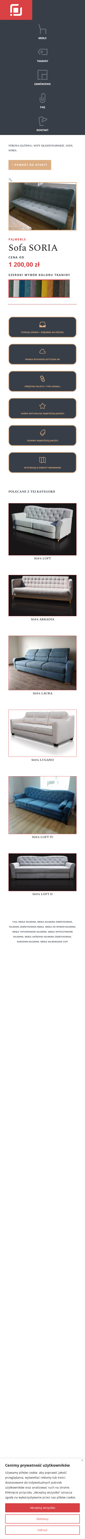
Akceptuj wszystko (42, 1508)
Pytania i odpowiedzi (22, 995)
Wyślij (63, 1250)
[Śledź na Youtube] (50, 1451)
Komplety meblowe (21, 1069)
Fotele (12, 1075)
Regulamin (15, 1001)
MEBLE (42, 38)
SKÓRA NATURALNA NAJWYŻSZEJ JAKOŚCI (42, 413)
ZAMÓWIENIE (42, 84)
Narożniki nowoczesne (23, 1026)
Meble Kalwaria (19, 1112)
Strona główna (20, 146)
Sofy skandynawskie (22, 1044)
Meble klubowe (19, 1118)
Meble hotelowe (19, 1092)
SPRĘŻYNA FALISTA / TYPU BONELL (43, 386)
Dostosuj (42, 1519)
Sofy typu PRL (17, 1038)
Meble (12, 978)
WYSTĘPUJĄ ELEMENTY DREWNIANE (42, 467)
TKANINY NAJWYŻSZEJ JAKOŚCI (42, 440)
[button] (10, 179)
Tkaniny (13, 984)
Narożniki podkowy (21, 1021)
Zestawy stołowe (19, 1087)
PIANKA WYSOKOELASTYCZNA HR (42, 359)
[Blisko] (82, 1460)
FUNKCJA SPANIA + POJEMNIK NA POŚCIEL (42, 332)
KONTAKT (42, 130)
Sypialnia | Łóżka (20, 1050)
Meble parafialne (20, 1124)
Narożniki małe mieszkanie (27, 1032)
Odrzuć (43, 1530)
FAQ (42, 107)
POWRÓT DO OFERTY (31, 165)
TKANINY (42, 61)
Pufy (11, 1081)
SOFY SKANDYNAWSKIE (49, 146)
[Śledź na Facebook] (35, 1451)
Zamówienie (16, 989)
